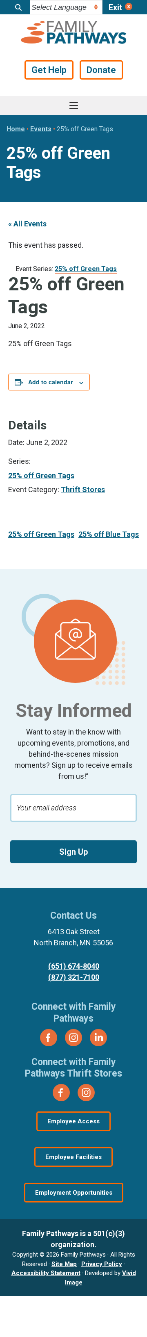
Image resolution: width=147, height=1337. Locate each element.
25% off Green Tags (41, 475)
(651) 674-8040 (73, 966)
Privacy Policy (101, 1264)
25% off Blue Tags (108, 534)
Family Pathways (73, 33)
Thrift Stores (83, 489)
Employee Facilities (73, 1157)
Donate (101, 70)
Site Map (64, 1264)
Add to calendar (50, 382)
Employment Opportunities (73, 1192)
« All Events (27, 223)
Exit (115, 7)
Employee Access (73, 1121)
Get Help (49, 70)
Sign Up (73, 852)
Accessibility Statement (45, 1273)
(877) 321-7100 (73, 977)
